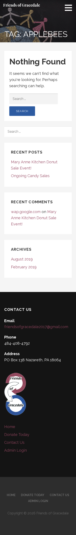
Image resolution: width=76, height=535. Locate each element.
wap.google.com (26, 211)
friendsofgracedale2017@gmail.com (36, 326)
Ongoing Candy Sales (30, 176)
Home (9, 426)
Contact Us (14, 442)
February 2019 (24, 267)
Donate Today (16, 434)
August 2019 (22, 259)
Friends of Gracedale (21, 5)
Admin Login (15, 450)
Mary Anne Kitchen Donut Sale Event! (33, 217)
